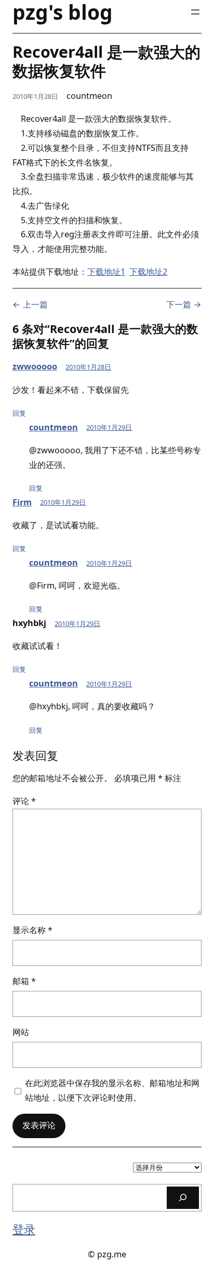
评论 (24, 801)
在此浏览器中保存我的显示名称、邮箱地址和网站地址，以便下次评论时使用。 (112, 1090)
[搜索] (183, 1198)
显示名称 (32, 930)
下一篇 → (184, 304)
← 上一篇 (30, 304)
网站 (20, 1032)
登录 (23, 1228)
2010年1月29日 (109, 427)
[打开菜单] (195, 12)
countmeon (53, 427)
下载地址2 (148, 271)
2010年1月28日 (88, 367)
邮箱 (24, 981)
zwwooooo (34, 366)
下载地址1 (106, 271)
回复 (19, 413)
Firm (22, 502)
